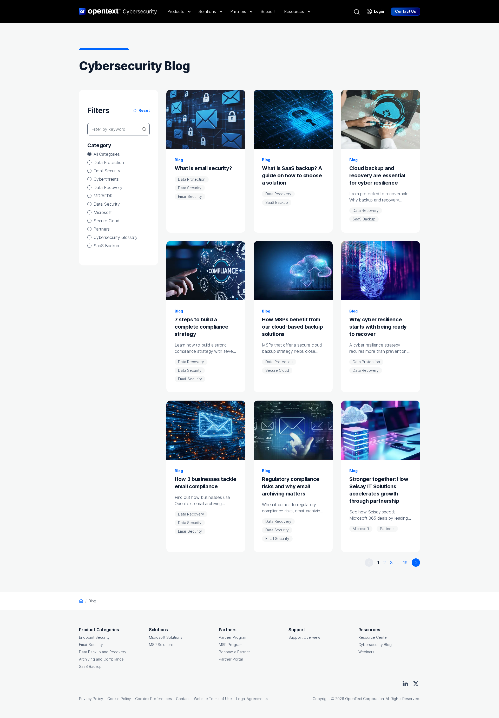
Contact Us (405, 11)
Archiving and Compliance (101, 659)
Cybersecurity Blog (375, 644)
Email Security (107, 170)
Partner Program (233, 637)
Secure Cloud (106, 220)
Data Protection (109, 162)
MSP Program (230, 644)
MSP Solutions (161, 644)
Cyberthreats (106, 179)
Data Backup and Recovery (102, 652)
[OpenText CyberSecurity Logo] (118, 11)
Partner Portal (231, 659)
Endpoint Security (94, 637)
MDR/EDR (103, 195)
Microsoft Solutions (165, 637)
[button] (178, 11)
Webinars (366, 652)
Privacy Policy (91, 698)
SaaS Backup (106, 245)
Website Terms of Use (213, 698)
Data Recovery (108, 187)
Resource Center (373, 637)
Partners (102, 229)
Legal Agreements (252, 698)
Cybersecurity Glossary (115, 237)
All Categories (107, 154)
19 (405, 562)
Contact (183, 698)
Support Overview (304, 637)
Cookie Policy (119, 698)
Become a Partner (234, 652)
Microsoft (102, 212)
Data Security (107, 204)
